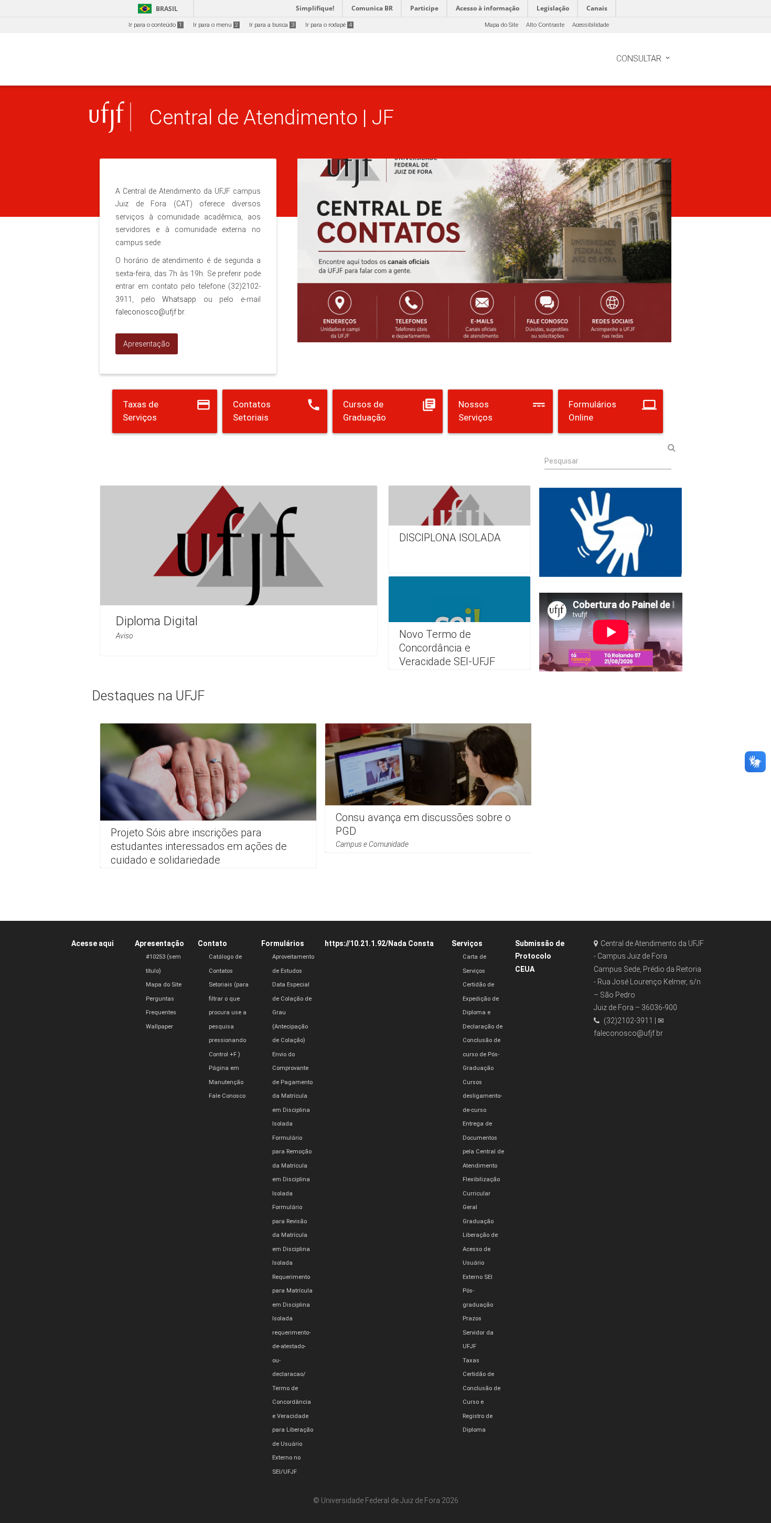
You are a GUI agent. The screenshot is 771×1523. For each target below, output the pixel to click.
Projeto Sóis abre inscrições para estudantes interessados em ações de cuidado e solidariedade (199, 846)
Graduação (478, 1221)
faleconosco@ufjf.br (149, 312)
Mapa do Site (501, 25)
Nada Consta (411, 943)
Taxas (471, 1360)
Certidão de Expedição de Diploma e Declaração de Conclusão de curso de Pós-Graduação (482, 1026)
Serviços (467, 943)
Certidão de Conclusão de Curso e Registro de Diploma (481, 1402)
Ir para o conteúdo (155, 25)
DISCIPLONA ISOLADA (450, 537)
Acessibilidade (590, 25)
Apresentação (159, 943)
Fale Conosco (227, 1096)
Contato (212, 943)
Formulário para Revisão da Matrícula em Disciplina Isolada (291, 1235)
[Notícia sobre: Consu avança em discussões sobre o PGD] (433, 788)
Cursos (472, 1082)
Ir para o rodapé (328, 25)
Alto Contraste (545, 25)
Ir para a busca (271, 25)
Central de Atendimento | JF (271, 117)
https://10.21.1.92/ (356, 943)
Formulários (282, 943)
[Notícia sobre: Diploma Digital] (238, 571)
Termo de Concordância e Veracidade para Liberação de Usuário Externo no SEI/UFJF (292, 1430)
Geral (470, 1207)
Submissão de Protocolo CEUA (539, 956)
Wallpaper (159, 1026)
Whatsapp (179, 299)
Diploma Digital (157, 621)
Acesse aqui (92, 943)
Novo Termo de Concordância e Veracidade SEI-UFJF (447, 648)
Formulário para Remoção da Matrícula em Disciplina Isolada (292, 1166)
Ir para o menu (215, 25)
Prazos (472, 1318)
